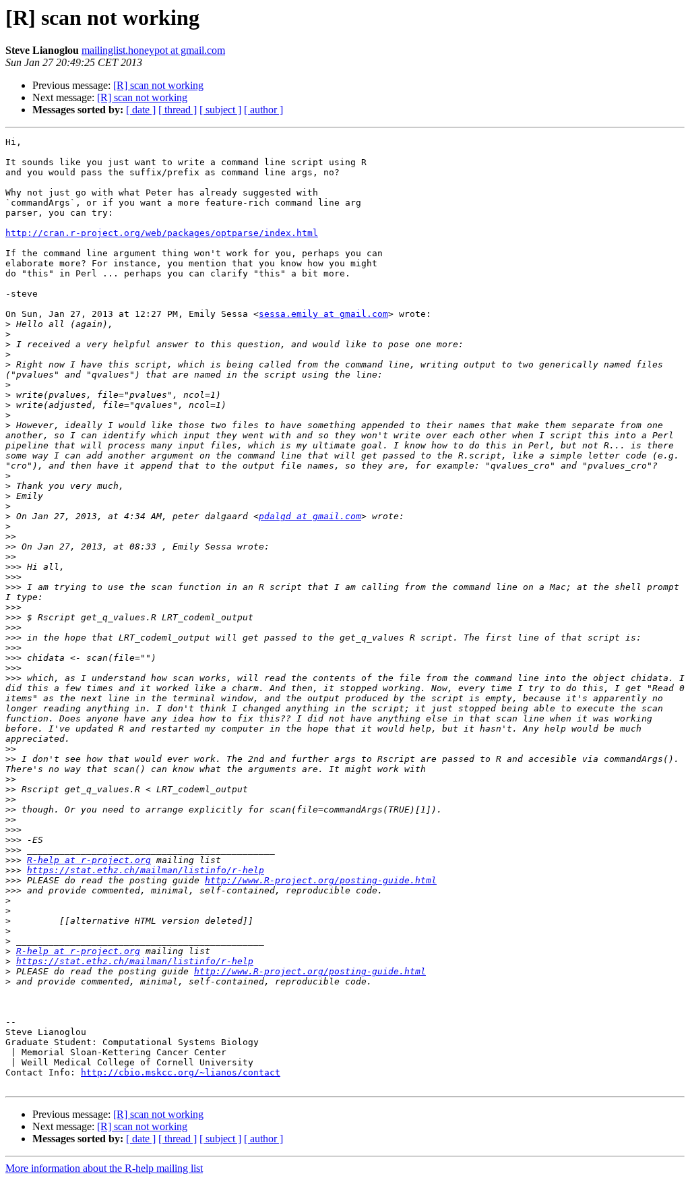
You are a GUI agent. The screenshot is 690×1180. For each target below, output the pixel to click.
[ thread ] (177, 109)
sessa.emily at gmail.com (323, 314)
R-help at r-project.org (89, 860)
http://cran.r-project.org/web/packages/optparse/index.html (161, 233)
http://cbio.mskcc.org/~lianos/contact (180, 1072)
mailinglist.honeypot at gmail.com (153, 50)
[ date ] (141, 109)
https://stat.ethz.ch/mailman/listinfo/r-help (145, 870)
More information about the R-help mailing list (104, 1168)
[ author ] (263, 109)
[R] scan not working (158, 85)
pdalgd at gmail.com (310, 516)
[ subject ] (220, 109)
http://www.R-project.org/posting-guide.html (321, 880)
